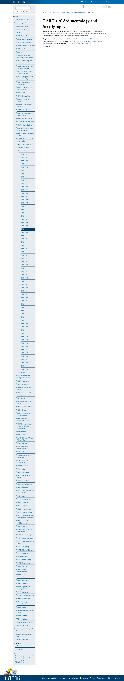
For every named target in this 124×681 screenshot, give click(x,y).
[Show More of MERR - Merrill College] (16, 512)
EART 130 (24, 262)
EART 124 (24, 242)
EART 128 (24, 255)
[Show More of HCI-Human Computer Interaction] (16, 455)
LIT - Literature (22, 506)
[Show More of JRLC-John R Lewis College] (16, 475)
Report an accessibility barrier (51, 678)
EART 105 (24, 177)
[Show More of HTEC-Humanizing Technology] (16, 460)
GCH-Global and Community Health (23, 420)
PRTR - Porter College (24, 560)
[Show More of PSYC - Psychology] (16, 563)
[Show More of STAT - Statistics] (16, 592)
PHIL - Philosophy (23, 547)
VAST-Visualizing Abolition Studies (25, 611)
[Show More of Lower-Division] (18, 147)
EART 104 (24, 174)
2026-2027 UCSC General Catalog (51, 12)
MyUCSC (80, 2)
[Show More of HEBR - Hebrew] (16, 443)
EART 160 (24, 304)
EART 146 (24, 284)
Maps (100, 2)
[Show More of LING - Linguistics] (16, 502)
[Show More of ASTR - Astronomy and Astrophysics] (16, 60)
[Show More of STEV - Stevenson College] (16, 595)
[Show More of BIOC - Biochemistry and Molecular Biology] (16, 66)
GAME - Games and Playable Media (23, 414)
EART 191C (24, 340)
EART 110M (25, 200)
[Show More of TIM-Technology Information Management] (16, 601)
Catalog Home (20, 646)
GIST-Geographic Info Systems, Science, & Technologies (24, 426)
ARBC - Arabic (21, 49)
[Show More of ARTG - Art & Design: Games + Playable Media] (16, 55)
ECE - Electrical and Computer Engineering (24, 377)
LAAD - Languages (23, 487)
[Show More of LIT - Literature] (16, 505)
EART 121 (24, 235)
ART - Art (20, 52)
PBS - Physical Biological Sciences (25, 542)
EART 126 (24, 248)
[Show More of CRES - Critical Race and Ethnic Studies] (16, 113)
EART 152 (24, 301)
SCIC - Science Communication (22, 571)
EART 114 (24, 213)
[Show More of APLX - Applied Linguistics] (16, 45)
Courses (18, 32)
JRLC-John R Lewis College (23, 477)
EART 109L (24, 187)
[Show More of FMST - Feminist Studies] (16, 406)
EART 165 (24, 317)
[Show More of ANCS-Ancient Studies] (16, 39)
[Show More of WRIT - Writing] (16, 615)
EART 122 (24, 239)
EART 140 (24, 275)
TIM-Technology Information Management (25, 603)
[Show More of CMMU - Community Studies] (16, 99)
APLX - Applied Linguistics (26, 46)
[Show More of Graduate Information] (15, 625)
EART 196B (24, 353)
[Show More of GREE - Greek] (16, 434)
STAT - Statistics (22, 592)
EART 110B (24, 193)
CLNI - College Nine (23, 96)
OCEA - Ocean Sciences (25, 538)
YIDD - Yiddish (22, 619)
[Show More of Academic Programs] (15, 26)
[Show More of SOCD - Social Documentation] (16, 574)
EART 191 (24, 333)
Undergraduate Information (24, 622)
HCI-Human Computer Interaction (24, 456)
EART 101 (24, 164)
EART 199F (24, 369)
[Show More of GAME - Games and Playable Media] (16, 413)
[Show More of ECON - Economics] (16, 381)
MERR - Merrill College (24, 512)
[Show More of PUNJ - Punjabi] (16, 566)
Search (27, 11)
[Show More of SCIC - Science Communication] (16, 569)
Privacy (92, 678)
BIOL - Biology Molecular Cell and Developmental (25, 78)
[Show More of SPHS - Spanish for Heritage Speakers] (16, 586)
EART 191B (24, 336)
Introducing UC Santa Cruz (24, 23)
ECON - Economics (23, 381)
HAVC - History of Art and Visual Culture (25, 439)
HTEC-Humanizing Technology (23, 461)
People (87, 2)
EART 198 (24, 359)
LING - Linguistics (23, 502)
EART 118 (24, 219)
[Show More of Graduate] (18, 372)
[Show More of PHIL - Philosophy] (16, 546)
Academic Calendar (22, 639)
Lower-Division (24, 147)
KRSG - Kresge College (24, 484)
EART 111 (24, 206)
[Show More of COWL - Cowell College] (16, 110)
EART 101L (24, 167)
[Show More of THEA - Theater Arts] (16, 598)
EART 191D (24, 343)
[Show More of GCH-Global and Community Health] (16, 418)
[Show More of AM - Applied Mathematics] (16, 35)
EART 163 (24, 310)
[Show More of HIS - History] (16, 452)
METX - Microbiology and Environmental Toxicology (25, 517)
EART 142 (24, 281)
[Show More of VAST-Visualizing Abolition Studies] (16, 610)
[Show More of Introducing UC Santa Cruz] (15, 22)
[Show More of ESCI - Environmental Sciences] (16, 393)
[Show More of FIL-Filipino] (16, 398)
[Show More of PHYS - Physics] (16, 553)
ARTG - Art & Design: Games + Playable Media (25, 56)
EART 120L (24, 232)
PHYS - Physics (22, 553)
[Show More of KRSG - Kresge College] (16, 484)
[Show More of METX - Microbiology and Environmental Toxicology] (16, 515)
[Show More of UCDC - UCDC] (16, 607)
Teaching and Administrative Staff (24, 635)
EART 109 (24, 183)
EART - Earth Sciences (24, 144)
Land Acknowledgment (70, 678)
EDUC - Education (23, 384)
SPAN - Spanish (22, 583)
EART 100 (24, 154)
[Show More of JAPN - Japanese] (16, 472)
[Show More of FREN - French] (16, 410)
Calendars (94, 2)
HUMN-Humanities (23, 466)
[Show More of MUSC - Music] (16, 526)
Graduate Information (22, 625)
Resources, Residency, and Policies (24, 630)
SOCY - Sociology (23, 580)
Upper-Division (24, 151)
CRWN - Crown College (24, 125)
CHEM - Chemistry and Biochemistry (24, 88)
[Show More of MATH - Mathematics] (16, 509)
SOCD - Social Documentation (22, 576)
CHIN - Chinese (22, 93)
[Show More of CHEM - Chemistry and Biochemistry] (16, 87)
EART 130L (24, 265)
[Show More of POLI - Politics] (16, 556)
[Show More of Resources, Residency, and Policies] (15, 628)
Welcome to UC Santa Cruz (24, 19)
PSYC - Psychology (23, 563)
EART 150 (24, 294)
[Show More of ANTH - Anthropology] (16, 42)
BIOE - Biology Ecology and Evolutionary (24, 72)
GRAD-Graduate (22, 431)
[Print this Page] (109, 7)
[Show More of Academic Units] (15, 29)
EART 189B (24, 327)
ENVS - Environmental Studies (24, 389)
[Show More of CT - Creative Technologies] (16, 121)
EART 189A (24, 323)
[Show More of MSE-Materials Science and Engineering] (16, 521)
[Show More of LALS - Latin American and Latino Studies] (16, 490)
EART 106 (24, 180)
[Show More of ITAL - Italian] (16, 469)
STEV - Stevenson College (25, 595)
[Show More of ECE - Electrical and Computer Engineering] (16, 375)
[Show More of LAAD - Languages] (16, 487)
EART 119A (24, 222)
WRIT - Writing (22, 616)
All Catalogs (19, 649)
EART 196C (24, 356)
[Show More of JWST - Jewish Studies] (16, 481)
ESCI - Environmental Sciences (24, 394)
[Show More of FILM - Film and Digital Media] (16, 401)
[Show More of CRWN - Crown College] (16, 125)
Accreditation (101, 678)
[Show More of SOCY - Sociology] (16, 580)
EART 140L (24, 278)
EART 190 (24, 330)
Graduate (22, 372)
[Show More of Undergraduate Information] (15, 622)
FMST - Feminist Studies (25, 407)
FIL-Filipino (21, 398)
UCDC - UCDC (21, 607)
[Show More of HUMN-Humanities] (16, 465)
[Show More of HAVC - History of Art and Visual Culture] (16, 438)
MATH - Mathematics (24, 509)
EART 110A (24, 190)
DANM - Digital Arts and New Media (25, 140)
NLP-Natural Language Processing (24, 531)
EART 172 (24, 320)
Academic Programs (22, 26)
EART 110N (24, 203)
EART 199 (24, 366)
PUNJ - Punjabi (22, 566)
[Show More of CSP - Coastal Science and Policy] (16, 133)
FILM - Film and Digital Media (24, 403)
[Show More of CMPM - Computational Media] (16, 104)
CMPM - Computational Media (24, 106)
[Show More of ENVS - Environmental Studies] (16, 387)
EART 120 (24, 229)
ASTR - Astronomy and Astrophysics (24, 62)
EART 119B (24, 226)
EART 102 (24, 170)
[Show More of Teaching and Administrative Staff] (15, 634)
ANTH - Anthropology (24, 42)
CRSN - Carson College (24, 118)
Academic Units (21, 29)
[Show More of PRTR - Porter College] (16, 559)
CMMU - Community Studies (23, 100)
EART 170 (24, 157)
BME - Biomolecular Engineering (23, 83)
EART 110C (24, 196)
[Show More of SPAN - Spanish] (16, 583)
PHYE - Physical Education (25, 550)
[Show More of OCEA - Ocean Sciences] (16, 538)
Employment (84, 678)
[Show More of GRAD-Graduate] (16, 431)
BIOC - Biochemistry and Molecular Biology (25, 67)
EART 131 (24, 268)
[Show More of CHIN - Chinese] (16, 92)
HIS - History (21, 452)
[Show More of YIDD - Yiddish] (16, 619)
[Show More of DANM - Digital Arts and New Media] (16, 139)
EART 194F (24, 346)
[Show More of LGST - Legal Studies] (16, 499)
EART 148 (24, 291)
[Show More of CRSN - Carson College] (16, 118)
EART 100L (24, 160)
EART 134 (24, 271)
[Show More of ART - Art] (16, 52)
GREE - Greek (21, 435)
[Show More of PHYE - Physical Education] (16, 550)
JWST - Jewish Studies (24, 481)
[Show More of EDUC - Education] (16, 384)
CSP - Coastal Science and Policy (25, 135)
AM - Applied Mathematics (25, 36)
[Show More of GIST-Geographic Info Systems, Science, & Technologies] (16, 424)
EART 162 (24, 307)
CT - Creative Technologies (26, 122)
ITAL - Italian (21, 469)
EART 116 (24, 216)
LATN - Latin (21, 496)
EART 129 (24, 258)
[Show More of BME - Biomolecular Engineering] (16, 82)
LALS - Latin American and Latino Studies (25, 492)
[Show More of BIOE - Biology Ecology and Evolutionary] (16, 71)
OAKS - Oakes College (24, 535)
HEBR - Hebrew (22, 443)
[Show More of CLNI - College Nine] (16, 96)
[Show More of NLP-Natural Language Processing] (16, 529)
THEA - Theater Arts (23, 598)
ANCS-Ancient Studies (24, 39)
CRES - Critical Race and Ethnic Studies (25, 114)
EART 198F (24, 363)
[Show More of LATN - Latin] (16, 496)
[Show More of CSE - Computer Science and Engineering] (16, 128)
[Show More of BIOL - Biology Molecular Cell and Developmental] (16, 76)
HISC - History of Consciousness (22, 448)
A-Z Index (107, 2)
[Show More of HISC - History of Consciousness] (16, 446)
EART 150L (24, 297)
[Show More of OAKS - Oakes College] (16, 534)
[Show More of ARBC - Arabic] (16, 48)
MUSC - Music (22, 526)
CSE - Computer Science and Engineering (25, 129)
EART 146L (24, 288)
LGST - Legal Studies (24, 499)
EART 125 (24, 245)
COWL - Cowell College (24, 110)
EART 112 (24, 209)
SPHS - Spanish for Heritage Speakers (23, 588)
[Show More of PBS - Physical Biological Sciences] (16, 541)
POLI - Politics (22, 556)
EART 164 (24, 314)
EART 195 (24, 350)
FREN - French (22, 410)
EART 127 (24, 252)
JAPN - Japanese (23, 472)
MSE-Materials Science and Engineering (24, 522)
